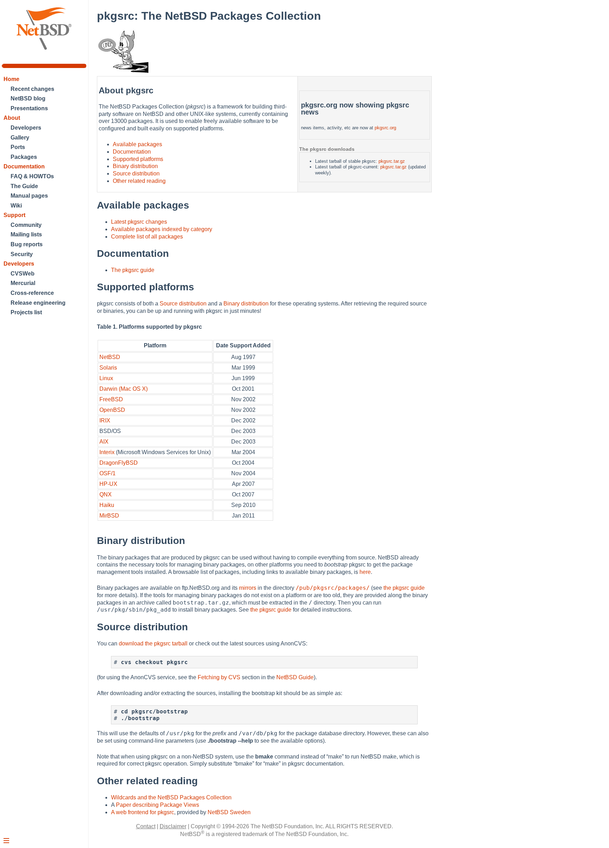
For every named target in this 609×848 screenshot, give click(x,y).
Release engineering (38, 303)
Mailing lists (26, 234)
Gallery (20, 138)
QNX (105, 494)
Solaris (108, 368)
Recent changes (32, 89)
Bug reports (27, 244)
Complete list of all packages (147, 237)
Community (26, 225)
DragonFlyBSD (118, 463)
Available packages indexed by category (161, 229)
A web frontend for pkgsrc (142, 812)
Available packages (137, 144)
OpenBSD (112, 410)
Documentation (24, 166)
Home (11, 79)
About (12, 118)
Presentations (29, 108)
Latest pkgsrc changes (139, 222)
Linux (106, 378)
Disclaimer (173, 826)
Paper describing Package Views (157, 805)
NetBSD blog (28, 98)
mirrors (247, 588)
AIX (104, 442)
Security (22, 254)
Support (14, 215)
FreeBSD (111, 399)
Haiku (106, 505)
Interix (107, 452)
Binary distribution (135, 166)
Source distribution (136, 174)
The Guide (24, 186)
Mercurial (23, 283)
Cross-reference (32, 293)
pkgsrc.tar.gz (392, 161)
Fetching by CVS (219, 677)
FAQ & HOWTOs (32, 176)
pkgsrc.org (385, 127)
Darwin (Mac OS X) (123, 389)
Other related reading (139, 181)
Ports (18, 147)
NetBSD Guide (295, 677)
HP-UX (108, 484)
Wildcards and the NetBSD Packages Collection (171, 797)
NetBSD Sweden (229, 812)
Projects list (26, 312)
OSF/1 (107, 473)
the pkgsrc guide (404, 588)
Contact (145, 826)
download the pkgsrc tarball (153, 643)
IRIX (104, 420)
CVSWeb (23, 274)
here (365, 572)
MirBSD (109, 516)
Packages (24, 157)
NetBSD (109, 357)
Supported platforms (138, 159)
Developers (26, 128)
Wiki (16, 206)
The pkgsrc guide (132, 270)
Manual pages (29, 196)
